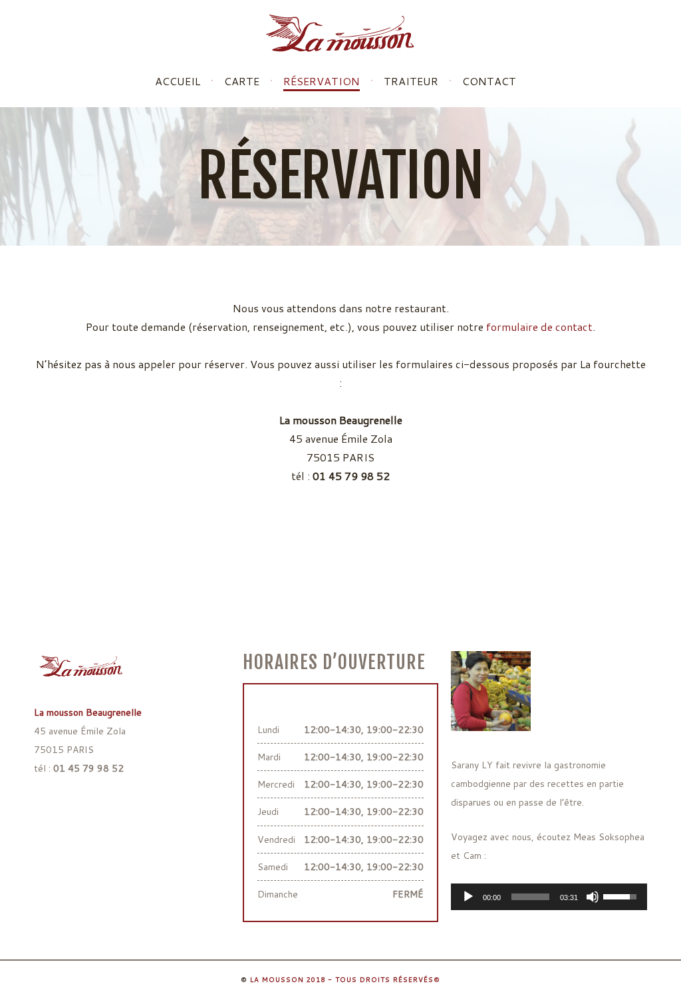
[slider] (530, 896)
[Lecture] (468, 896)
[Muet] (592, 896)
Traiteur (411, 81)
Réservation (321, 82)
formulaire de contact (539, 326)
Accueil (177, 81)
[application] (549, 896)
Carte (241, 81)
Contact (489, 81)
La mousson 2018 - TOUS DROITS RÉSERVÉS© (345, 979)
